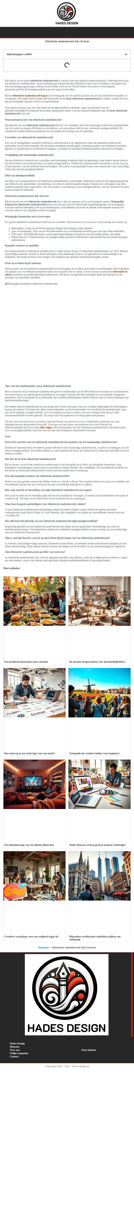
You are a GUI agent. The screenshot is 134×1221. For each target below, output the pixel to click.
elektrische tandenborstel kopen (30, 95)
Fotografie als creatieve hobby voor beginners (94, 753)
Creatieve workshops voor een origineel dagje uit (31, 936)
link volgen (46, 427)
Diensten (14, 1046)
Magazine (43, 947)
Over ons (15, 1050)
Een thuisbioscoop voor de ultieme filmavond (29, 845)
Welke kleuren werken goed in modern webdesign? (97, 845)
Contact (14, 1056)
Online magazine (19, 1053)
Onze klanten (88, 1050)
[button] (67, 31)
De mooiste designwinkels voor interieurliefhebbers (97, 661)
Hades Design (17, 1043)
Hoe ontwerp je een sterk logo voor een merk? (29, 753)
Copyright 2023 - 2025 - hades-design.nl (67, 1066)
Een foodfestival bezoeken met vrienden (26, 661)
